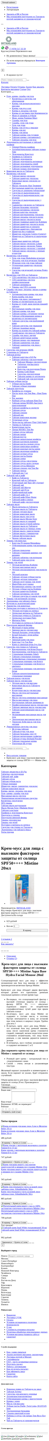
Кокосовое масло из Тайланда (20, 171)
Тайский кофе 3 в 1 (21, 495)
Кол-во (10, 926)
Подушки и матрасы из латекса (15, 825)
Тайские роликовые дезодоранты (27, 166)
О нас (9, 1327)
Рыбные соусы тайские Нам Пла (27, 400)
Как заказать (38, 87)
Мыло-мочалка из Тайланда (25, 507)
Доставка (5, 87)
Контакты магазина (10, 89)
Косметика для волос (16, 173)
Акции (29, 87)
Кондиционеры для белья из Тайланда (30, 652)
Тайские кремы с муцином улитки (28, 313)
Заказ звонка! (21, 56)
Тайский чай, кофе (9, 776)
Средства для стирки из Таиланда (16, 827)
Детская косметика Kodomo (25, 565)
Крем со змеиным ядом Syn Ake (27, 644)
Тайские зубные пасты (17, 381)
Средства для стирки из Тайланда (22, 647)
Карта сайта (12, 1376)
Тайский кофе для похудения (25, 502)
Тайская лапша (19, 434)
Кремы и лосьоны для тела (24, 111)
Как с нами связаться (16, 1352)
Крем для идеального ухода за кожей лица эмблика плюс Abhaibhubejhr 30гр (20, 1193)
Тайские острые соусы (22, 454)
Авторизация (13, 9)
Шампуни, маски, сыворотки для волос (19, 786)
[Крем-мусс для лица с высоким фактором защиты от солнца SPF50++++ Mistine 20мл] (22, 903)
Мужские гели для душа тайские (27, 263)
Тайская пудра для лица (23, 731)
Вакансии (11, 1315)
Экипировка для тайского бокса (21, 601)
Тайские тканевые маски (23, 328)
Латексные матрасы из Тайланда (27, 613)
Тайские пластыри (9, 810)
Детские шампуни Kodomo (24, 591)
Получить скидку (15, 1364)
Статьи (23, 89)
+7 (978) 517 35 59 (17, 49)
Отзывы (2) (12, 958)
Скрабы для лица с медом (24, 335)
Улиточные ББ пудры (22, 743)
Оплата (13, 87)
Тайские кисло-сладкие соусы (26, 444)
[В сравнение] (8, 942)
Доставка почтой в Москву (19, 1357)
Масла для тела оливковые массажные (30, 697)
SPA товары (6, 803)
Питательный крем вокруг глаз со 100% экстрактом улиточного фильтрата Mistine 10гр (23, 1212)
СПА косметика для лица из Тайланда (30, 277)
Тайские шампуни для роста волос (28, 224)
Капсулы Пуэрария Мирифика (26, 543)
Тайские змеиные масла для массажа (29, 707)
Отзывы (21, 87)
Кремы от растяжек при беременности (30, 113)
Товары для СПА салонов (24, 287)
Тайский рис (18, 415)
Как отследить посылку (17, 1369)
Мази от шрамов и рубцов (24, 115)
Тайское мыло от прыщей (24, 521)
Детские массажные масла (24, 567)
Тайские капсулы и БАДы (24, 357)
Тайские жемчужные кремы (25, 338)
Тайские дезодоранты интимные (27, 161)
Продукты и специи (10, 815)
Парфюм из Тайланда (22, 157)
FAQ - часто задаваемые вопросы (22, 1362)
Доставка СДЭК (14, 1317)
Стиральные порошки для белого (27, 661)
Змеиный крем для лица (23, 640)
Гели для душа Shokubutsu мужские (28, 258)
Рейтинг (5, 1106)
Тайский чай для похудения (30, 379)
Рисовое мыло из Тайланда (24, 509)
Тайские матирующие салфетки (27, 736)
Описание (11, 956)
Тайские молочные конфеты (25, 451)
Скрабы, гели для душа (22, 123)
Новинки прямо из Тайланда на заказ (24, 1389)
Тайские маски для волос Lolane (27, 243)
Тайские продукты (15, 388)
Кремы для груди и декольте (25, 128)
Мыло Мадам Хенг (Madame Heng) (17, 808)
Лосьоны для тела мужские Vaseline (28, 260)
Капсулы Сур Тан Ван (22, 642)
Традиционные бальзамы (18, 1411)
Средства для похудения (28, 374)
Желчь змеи (17, 637)
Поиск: (4, 1256)
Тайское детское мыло (22, 512)
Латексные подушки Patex (24, 618)
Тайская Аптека (14, 1391)
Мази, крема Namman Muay (24, 118)
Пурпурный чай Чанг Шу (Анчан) (28, 483)
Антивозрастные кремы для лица (27, 294)
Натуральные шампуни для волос (27, 188)
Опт (29, 89)
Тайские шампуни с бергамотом (27, 229)
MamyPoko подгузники (23, 584)
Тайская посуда (19, 437)
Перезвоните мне (24, 51)
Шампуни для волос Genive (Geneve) (29, 234)
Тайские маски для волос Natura (27, 246)
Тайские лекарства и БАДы (14, 772)
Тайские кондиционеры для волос (28, 214)
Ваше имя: (6, 1090)
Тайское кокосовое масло (12, 788)
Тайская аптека (14, 355)
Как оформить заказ (16, 1371)
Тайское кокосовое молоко (24, 417)
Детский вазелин (20, 574)
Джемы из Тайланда (21, 425)
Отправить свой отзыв (11, 1112)
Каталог (5, 82)
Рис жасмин (17, 398)
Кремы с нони (13, 1401)
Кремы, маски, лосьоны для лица (16, 791)
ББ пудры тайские (20, 729)
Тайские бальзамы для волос (25, 207)
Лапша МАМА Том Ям (22, 429)
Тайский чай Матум (21, 487)
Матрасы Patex (19, 620)
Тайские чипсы (19, 470)
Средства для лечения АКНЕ (20, 350)
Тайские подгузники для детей (26, 582)
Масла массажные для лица (24, 700)
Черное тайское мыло (22, 538)
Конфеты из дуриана (21, 391)
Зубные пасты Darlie (21, 384)
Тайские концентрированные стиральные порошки (25, 674)
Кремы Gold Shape (26, 371)
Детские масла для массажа (24, 683)
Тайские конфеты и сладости (25, 408)
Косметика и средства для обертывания (24, 100)
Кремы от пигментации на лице (27, 301)
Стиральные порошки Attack (25, 654)
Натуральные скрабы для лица (26, 309)
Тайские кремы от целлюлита (31, 376)
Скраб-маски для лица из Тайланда (28, 333)
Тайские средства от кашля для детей (29, 596)
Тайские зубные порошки (24, 386)
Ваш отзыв (6, 1102)
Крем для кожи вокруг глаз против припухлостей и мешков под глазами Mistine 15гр (24, 1170)
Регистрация (12, 7)
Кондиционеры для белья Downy (27, 649)
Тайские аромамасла (21, 285)
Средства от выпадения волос (26, 193)
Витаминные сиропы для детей (26, 586)
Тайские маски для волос (23, 176)
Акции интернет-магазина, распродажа (25, 1354)
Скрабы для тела (19, 120)
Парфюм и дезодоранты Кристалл (17, 813)
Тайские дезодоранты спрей (25, 164)
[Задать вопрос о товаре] (2, 942)
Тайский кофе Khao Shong (24, 497)
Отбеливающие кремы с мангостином (24, 1399)
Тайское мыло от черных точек (26, 528)
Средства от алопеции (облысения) (28, 190)
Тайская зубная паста (11, 781)
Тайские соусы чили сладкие (25, 463)
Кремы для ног (19, 130)
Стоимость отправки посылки (21, 1329)
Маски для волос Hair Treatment (26, 185)
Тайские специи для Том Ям (25, 468)
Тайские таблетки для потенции (27, 557)
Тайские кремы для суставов (25, 135)
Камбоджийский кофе (22, 492)
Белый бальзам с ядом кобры (25, 635)
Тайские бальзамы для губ (24, 734)
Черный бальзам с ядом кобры (26, 632)
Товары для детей (15, 562)
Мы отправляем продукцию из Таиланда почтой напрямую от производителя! (26, 17)
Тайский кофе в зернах (22, 499)
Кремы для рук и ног (21, 108)
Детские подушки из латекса (25, 611)
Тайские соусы (19, 410)
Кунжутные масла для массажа (26, 690)
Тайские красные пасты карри (26, 449)
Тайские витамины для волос (25, 210)
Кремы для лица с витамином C (27, 299)
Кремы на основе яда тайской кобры (29, 330)
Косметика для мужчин (17, 256)
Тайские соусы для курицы (24, 461)
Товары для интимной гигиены (21, 598)
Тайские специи (19, 413)
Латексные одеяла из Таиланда (26, 615)
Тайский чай (18, 485)
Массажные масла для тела (13, 796)
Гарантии (11, 1374)
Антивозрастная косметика (19, 1396)
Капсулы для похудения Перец (31, 369)
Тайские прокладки (21, 550)
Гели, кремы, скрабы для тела (20, 96)
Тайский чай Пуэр (20, 490)
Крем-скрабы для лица (22, 297)
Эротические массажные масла (26, 719)
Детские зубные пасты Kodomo (26, 589)
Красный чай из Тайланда (24, 480)
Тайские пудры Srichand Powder (27, 739)
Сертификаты (13, 1359)
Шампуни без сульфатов (23, 231)
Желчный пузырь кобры (23, 627)
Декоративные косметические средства (19, 798)
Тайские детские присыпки (25, 579)
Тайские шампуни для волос (25, 178)
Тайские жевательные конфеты (26, 439)
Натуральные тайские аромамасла (28, 702)
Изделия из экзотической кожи (21, 603)
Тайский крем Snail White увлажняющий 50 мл (23, 1230)
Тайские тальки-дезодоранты (25, 169)
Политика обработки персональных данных (27, 1332)
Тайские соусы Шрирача (23, 466)
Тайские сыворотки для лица (25, 342)
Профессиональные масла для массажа (30, 705)
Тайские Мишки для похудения (32, 362)
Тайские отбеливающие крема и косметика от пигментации (27, 317)
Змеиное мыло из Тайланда (24, 526)
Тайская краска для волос (18, 678)
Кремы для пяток (20, 132)
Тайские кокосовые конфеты (25, 446)
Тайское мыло (13, 504)
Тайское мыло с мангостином (25, 531)
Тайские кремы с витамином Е (26, 137)
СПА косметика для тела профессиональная (23, 281)
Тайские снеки (19, 458)
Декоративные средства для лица (22, 726)
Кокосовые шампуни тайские (25, 241)
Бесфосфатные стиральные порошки (29, 659)
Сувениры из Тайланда (17, 352)
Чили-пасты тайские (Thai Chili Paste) (29, 422)
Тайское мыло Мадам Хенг (24, 519)
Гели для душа (18, 125)
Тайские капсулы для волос (25, 212)
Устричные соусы (20, 420)
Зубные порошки (9, 784)
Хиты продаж (7, 832)
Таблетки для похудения (12, 774)
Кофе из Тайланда (20, 478)
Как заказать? (7, 944)
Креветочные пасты (21, 427)
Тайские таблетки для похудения (27, 359)
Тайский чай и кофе (16, 475)
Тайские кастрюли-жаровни (25, 441)
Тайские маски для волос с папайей (28, 248)
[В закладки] (5, 942)
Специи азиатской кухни (18, 1413)
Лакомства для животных (18, 606)
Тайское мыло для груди (23, 516)
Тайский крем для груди (23, 560)
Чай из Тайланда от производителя (23, 1420)
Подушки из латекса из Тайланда (27, 623)
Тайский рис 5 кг (20, 473)
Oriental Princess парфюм (23, 147)
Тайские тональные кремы (24, 741)
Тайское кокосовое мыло (23, 514)
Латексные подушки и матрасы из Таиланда (27, 608)
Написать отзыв (8, 1087)
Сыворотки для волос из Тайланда (28, 205)
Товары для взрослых (16, 541)
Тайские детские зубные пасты (26, 577)
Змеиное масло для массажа (25, 630)
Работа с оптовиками (16, 1366)
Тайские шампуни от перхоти (26, 227)
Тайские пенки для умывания (26, 340)
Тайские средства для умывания (27, 326)
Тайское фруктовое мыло (23, 536)
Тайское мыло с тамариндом (25, 533)
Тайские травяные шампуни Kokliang (29, 222)
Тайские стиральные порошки (26, 656)
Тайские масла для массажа (19, 681)
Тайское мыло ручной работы (26, 524)
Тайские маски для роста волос (26, 219)
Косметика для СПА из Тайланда (22, 275)
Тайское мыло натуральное (13, 805)
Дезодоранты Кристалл (23, 154)
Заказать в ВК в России (17, 14)
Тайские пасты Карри (22, 456)
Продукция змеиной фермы (19, 625)
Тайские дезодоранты (22, 159)
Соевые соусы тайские (22, 432)
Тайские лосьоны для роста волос (27, 217)
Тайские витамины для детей (25, 594)
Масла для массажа (15, 1403)
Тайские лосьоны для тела (24, 140)
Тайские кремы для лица (23, 311)
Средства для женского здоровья (22, 1394)
